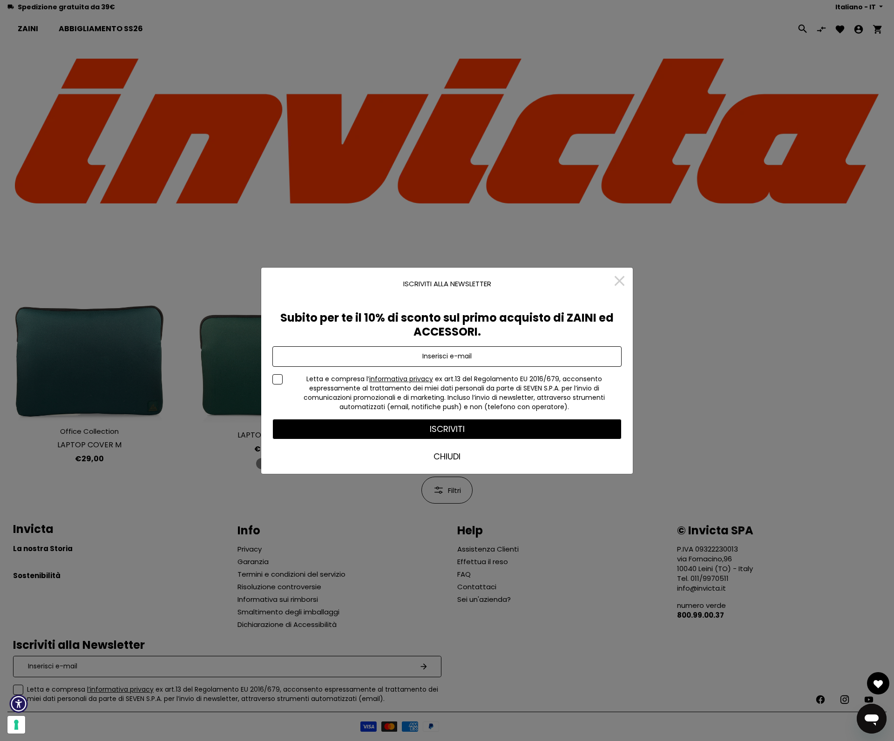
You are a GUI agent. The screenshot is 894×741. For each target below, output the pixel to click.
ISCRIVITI (447, 429)
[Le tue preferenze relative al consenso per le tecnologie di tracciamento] (16, 725)
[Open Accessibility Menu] (18, 703)
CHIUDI (447, 456)
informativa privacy (401, 379)
